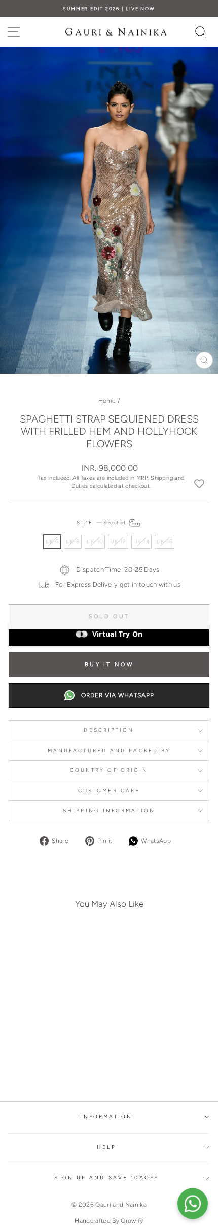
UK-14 (141, 541)
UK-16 (164, 541)
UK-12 (118, 541)
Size (102, 522)
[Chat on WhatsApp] (192, 1203)
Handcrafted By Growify (109, 1220)
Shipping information (109, 810)
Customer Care (109, 790)
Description (109, 730)
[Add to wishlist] (199, 483)
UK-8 (73, 541)
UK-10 (95, 541)
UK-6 (52, 541)
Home (107, 400)
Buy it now (109, 664)
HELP (106, 1147)
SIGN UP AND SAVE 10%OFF (106, 1177)
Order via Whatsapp (117, 695)
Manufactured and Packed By (109, 750)
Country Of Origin (109, 770)
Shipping (162, 478)
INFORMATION (106, 1116)
